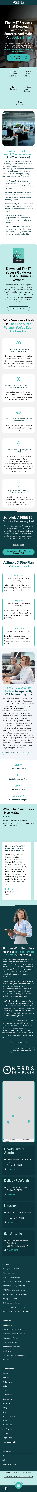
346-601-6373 (12, 1222)
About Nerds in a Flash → (15, 753)
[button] (13, 1115)
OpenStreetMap (19, 1139)
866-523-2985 (18, 545)
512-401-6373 (12, 1169)
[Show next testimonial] (32, 830)
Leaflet (6, 1139)
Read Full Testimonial (6, 884)
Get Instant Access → (18, 309)
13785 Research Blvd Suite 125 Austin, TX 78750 (18, 1478)
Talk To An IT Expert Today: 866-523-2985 (18, 58)
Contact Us (6, 1488)
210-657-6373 (12, 1250)
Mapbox (13, 1141)
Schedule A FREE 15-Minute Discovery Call (18, 552)
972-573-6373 (12, 1194)
